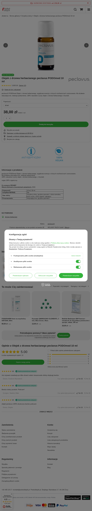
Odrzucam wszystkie (45, 275)
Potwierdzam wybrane (20, 275)
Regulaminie (13, 249)
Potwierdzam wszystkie (71, 275)
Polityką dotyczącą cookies (60, 243)
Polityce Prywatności (25, 249)
